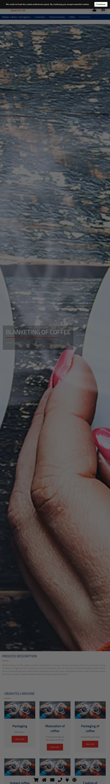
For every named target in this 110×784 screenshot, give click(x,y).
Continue (100, 4)
